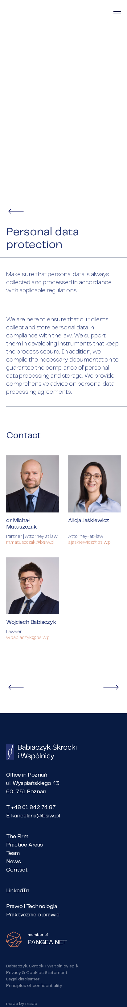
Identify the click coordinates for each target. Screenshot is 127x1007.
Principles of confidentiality (34, 985)
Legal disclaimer (22, 979)
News (13, 861)
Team (13, 853)
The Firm (17, 836)
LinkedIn (17, 890)
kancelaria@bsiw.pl (35, 816)
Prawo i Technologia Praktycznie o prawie (32, 911)
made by (21, 1003)
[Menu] (117, 11)
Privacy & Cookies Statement (37, 973)
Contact (17, 870)
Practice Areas (24, 845)
